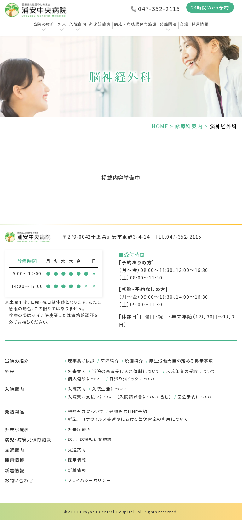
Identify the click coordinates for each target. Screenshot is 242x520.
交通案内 (14, 450)
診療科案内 (189, 126)
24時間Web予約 (210, 7)
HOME (160, 126)
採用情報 (200, 24)
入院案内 (77, 24)
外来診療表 (100, 24)
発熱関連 (168, 24)
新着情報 (14, 470)
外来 (62, 24)
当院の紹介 (44, 24)
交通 (184, 24)
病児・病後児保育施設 (135, 24)
